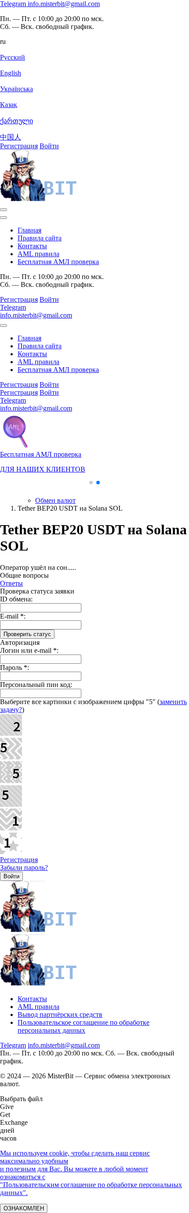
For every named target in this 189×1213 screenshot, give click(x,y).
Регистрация (19, 859)
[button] (91, 482)
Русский (12, 57)
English (10, 73)
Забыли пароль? (24, 867)
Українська (16, 89)
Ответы (11, 583)
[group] (94, 446)
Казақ (8, 104)
